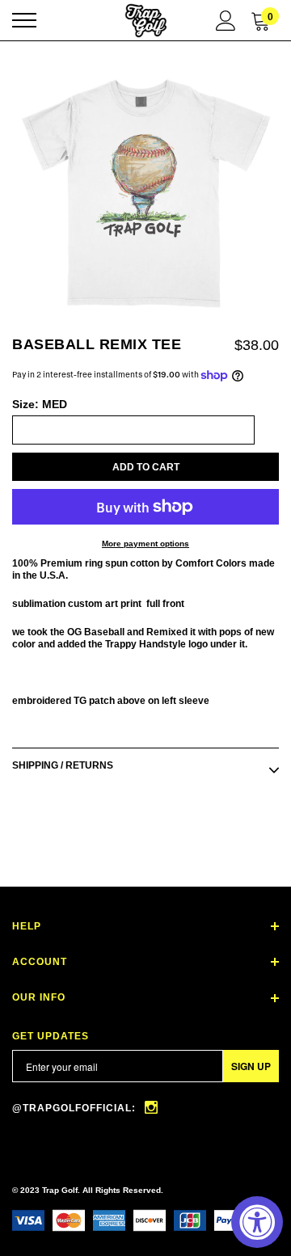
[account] (226, 19)
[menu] (24, 20)
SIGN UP (251, 1066)
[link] (151, 1115)
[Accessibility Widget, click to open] (257, 1222)
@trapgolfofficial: (75, 1108)
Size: (39, 404)
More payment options (145, 543)
